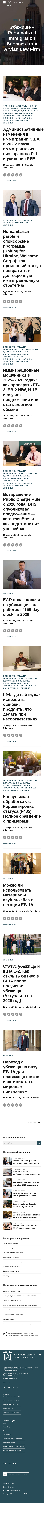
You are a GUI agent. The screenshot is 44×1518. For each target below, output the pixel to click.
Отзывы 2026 (7, 1435)
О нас (4, 1431)
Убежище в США (8, 1319)
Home (15, 20)
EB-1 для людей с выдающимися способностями (19, 1296)
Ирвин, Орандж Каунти (9, 1442)
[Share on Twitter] (8, 174)
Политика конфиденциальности (12, 1438)
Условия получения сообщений (12, 1450)
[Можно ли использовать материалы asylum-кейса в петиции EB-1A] (22, 863)
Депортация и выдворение (11, 1412)
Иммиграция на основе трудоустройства (16, 355)
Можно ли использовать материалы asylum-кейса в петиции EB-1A (18, 895)
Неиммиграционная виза (17, 220)
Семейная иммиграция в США (13, 1314)
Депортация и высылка (11, 1257)
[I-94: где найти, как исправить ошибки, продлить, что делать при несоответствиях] (22, 658)
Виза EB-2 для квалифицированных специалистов (20, 1305)
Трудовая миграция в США (12, 1291)
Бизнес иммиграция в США (12, 1300)
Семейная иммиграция (11, 1271)
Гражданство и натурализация (20, 781)
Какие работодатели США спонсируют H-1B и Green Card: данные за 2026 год (24, 1194)
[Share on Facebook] (4, 174)
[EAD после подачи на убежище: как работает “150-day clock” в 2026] (22, 574)
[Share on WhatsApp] (20, 174)
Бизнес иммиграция (14, 347)
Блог (4, 1423)
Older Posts (31, 1123)
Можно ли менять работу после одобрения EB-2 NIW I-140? (26, 1162)
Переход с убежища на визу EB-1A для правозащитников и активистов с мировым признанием (21, 1077)
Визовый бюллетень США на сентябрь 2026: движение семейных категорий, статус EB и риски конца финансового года (26, 1183)
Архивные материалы (15, 106)
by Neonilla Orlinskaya (29, 911)
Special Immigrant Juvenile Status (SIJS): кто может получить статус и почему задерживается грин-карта (25, 1205)
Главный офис (7, 1427)
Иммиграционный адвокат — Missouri (14, 1446)
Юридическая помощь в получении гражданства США (21, 1324)
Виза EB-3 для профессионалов (14, 1310)
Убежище (8, 593)
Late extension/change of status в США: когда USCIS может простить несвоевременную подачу (27, 1216)
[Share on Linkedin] (16, 174)
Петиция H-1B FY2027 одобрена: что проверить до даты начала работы (26, 1173)
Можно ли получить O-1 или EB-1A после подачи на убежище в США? (25, 1227)
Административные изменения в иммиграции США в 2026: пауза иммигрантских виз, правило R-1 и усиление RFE (23, 144)
